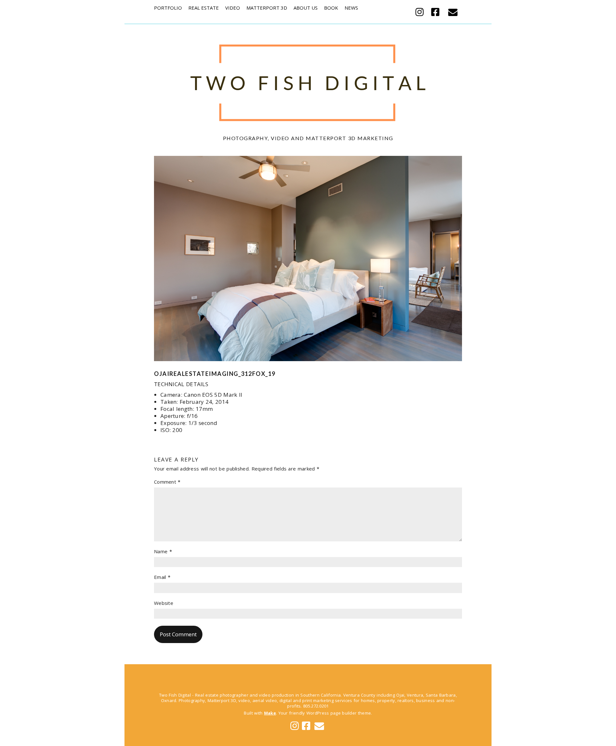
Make (270, 713)
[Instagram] (421, 12)
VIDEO (232, 7)
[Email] (453, 12)
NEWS (351, 7)
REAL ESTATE (203, 7)
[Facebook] (435, 12)
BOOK (331, 7)
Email (162, 577)
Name (163, 551)
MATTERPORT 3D (266, 7)
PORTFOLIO (168, 7)
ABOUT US (306, 7)
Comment (167, 482)
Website (163, 603)
